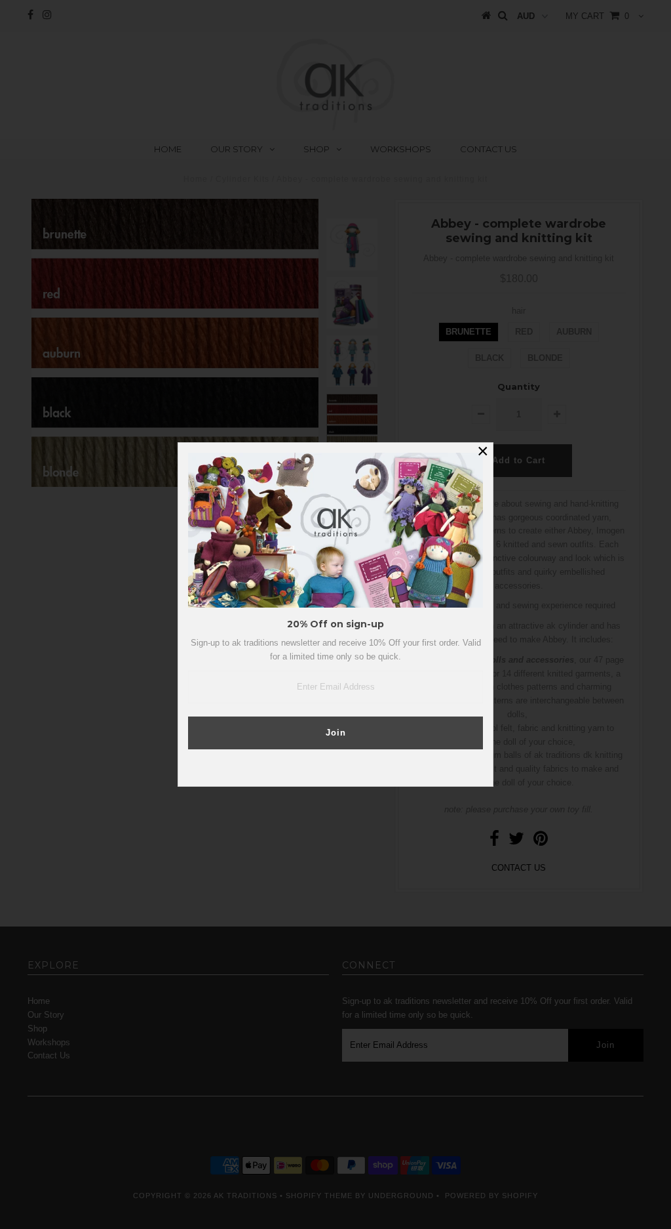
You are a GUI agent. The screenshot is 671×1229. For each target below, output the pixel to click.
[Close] (483, 453)
